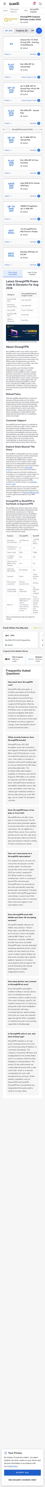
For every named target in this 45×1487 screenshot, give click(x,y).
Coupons (22, 30)
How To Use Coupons (32, 273)
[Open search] (39, 4)
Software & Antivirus (14, 10)
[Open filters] (39, 31)
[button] (11, 19)
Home (5, 11)
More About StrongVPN (12, 273)
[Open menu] (5, 4)
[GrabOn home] (14, 4)
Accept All (22, 1472)
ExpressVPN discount (31, 493)
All (8, 30)
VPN (25, 11)
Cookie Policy (12, 1466)
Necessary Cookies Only (22, 1480)
